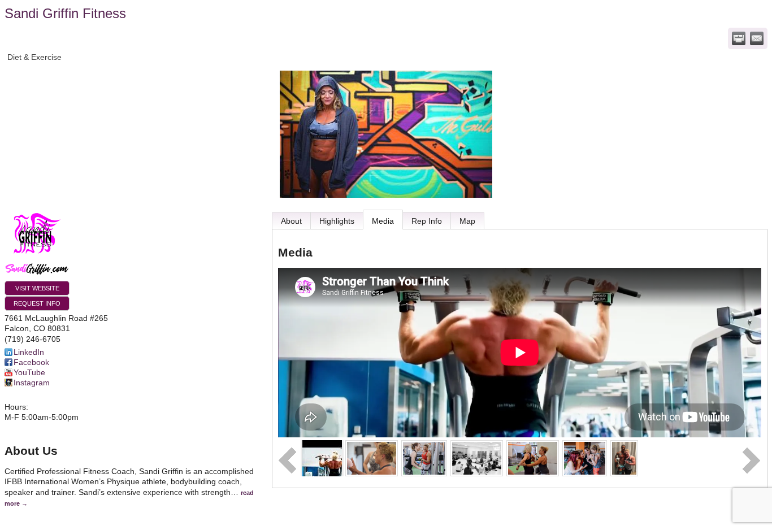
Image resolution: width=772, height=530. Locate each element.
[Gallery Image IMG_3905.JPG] (624, 457)
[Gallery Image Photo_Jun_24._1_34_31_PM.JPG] (532, 457)
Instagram (32, 382)
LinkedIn (29, 352)
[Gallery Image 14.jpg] (424, 457)
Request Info (37, 303)
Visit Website (37, 288)
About (291, 220)
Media (383, 220)
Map (467, 220)
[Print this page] (738, 38)
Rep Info (426, 220)
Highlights (336, 220)
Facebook (31, 362)
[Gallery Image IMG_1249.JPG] (476, 457)
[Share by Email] (757, 38)
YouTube (29, 372)
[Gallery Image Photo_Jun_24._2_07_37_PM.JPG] (371, 457)
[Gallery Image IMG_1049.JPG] (584, 457)
